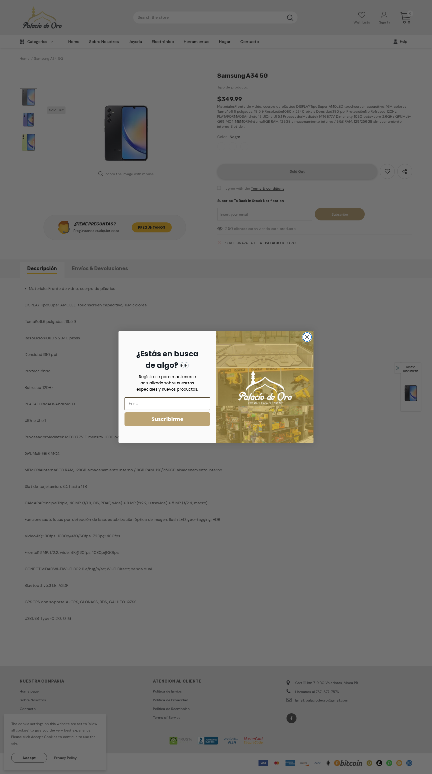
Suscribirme (167, 419)
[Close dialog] (307, 337)
